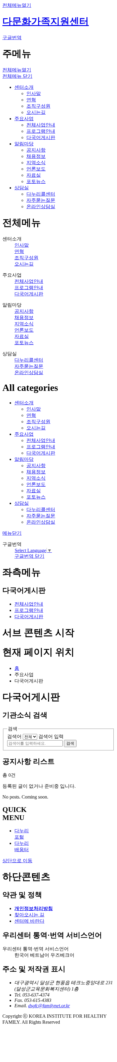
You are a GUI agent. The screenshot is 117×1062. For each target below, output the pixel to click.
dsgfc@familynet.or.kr (49, 1005)
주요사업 (24, 118)
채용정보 (36, 156)
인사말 (33, 93)
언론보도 (36, 168)
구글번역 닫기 (29, 556)
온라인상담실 (40, 206)
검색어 (14, 736)
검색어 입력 (51, 736)
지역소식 (36, 162)
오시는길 (36, 112)
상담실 (21, 187)
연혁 (31, 99)
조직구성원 (38, 106)
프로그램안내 (40, 131)
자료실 (33, 175)
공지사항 (36, 150)
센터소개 (24, 87)
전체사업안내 (40, 124)
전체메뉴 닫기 (17, 76)
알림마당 (24, 143)
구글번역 (12, 37)
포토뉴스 (36, 181)
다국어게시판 (40, 137)
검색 (70, 743)
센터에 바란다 (29, 921)
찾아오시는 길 (29, 914)
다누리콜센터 (40, 193)
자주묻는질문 (40, 200)
